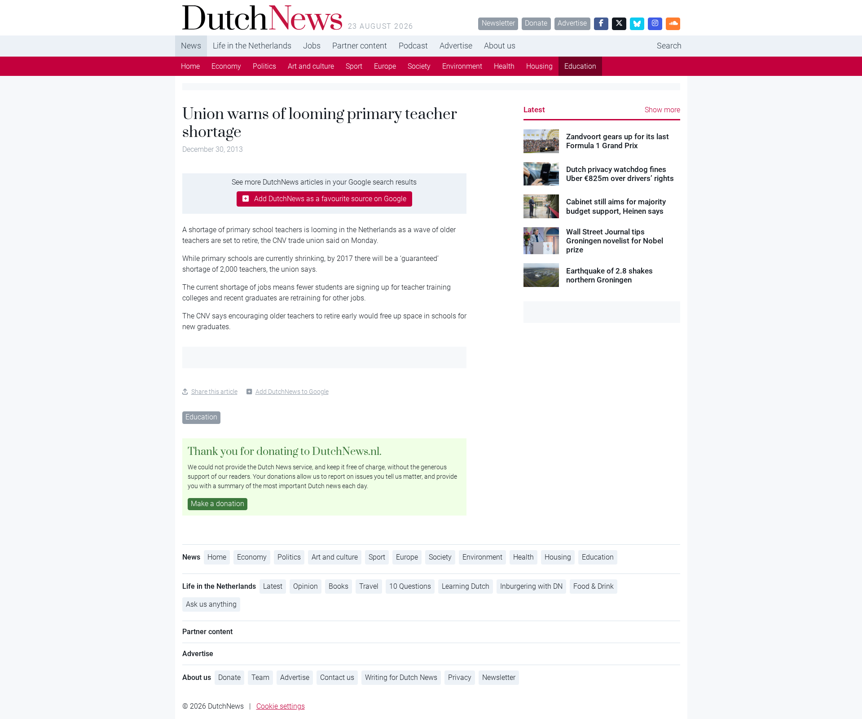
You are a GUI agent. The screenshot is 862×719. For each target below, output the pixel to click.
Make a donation (217, 503)
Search (669, 45)
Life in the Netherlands (252, 45)
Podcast (413, 45)
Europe (385, 66)
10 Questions (410, 586)
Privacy (459, 677)
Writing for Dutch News (401, 677)
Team (260, 677)
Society (419, 66)
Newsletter (498, 23)
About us (499, 45)
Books (338, 586)
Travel (368, 586)
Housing (539, 66)
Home (190, 66)
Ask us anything (211, 604)
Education (580, 66)
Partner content (359, 45)
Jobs (312, 45)
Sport (354, 66)
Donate (536, 23)
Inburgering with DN (531, 586)
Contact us (337, 677)
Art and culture (311, 66)
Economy (226, 66)
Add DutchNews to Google (292, 391)
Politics (264, 66)
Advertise (572, 23)
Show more (662, 110)
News (191, 45)
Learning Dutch (465, 586)
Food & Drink (593, 586)
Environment (462, 66)
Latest (534, 109)
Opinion (305, 586)
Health (504, 66)
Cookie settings (280, 706)
